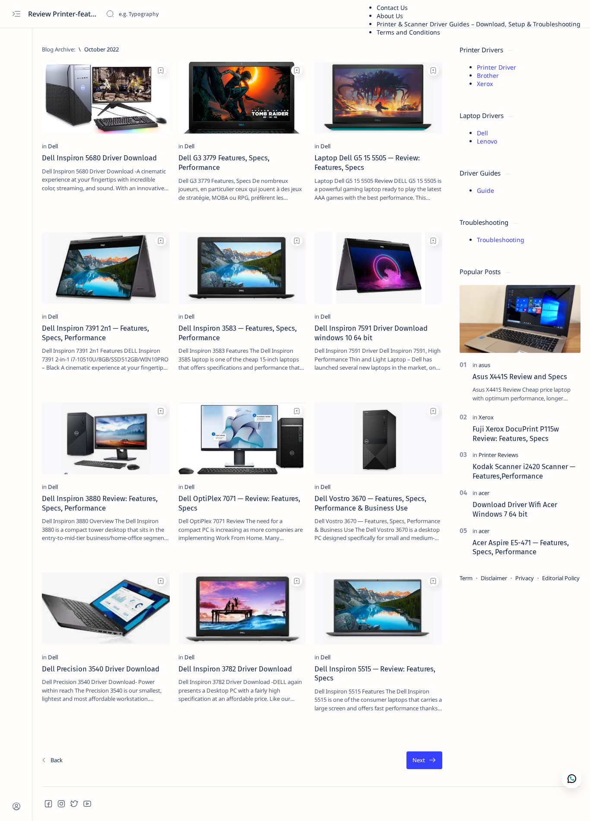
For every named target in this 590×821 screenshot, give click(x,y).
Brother (488, 75)
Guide (485, 190)
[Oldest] (424, 760)
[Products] (158, 211)
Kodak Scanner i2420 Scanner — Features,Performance (524, 471)
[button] (48, 803)
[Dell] (53, 146)
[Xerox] (486, 417)
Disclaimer (494, 578)
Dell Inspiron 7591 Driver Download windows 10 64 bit (371, 333)
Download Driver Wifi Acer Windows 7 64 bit (515, 509)
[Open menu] (16, 14)
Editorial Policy (561, 578)
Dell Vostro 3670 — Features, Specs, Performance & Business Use (370, 503)
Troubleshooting (500, 240)
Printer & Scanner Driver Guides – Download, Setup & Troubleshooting (478, 24)
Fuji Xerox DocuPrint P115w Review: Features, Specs (516, 434)
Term (466, 578)
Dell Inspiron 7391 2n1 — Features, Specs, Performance (95, 333)
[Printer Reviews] (498, 454)
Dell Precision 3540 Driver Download (100, 668)
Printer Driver (496, 67)
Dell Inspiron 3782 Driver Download (235, 668)
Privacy (524, 578)
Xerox (485, 84)
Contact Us (392, 7)
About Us (390, 16)
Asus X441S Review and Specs (520, 376)
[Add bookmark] (160, 70)
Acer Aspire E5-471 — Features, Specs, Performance (521, 547)
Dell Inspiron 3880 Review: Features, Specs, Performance (100, 503)
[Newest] (52, 760)
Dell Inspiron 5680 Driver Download (99, 157)
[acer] (484, 492)
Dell (482, 133)
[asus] (484, 365)
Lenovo (487, 141)
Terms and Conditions (408, 32)
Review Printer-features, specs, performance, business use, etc (63, 14)
